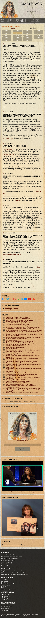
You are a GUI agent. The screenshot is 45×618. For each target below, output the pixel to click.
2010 (27, 31)
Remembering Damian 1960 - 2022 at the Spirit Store (22, 358)
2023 (38, 38)
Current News (5, 555)
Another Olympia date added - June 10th (18, 323)
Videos (8, 564)
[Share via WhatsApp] (18, 299)
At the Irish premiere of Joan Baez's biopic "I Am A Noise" (24, 330)
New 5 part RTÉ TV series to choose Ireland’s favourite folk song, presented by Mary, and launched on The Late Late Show (23, 390)
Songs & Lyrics (13, 558)
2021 (17, 38)
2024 (6, 40)
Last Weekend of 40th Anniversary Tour (18, 344)
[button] (3, 309)
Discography (4, 558)
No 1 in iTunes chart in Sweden (15, 375)
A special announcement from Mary (17, 326)
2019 (38, 35)
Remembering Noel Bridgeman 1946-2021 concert (21, 361)
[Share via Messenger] (25, 299)
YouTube (6, 594)
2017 (17, 35)
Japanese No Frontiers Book (15, 347)
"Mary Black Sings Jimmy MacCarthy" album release (22, 392)
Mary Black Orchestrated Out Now (16, 382)
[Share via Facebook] (11, 299)
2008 (6, 31)
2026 (27, 40)
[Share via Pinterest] (29, 299)
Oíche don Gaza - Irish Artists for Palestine (19, 341)
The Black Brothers (6, 606)
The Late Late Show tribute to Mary (17, 317)
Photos (3, 564)
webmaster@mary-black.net (18, 572)
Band (13, 560)
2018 (27, 35)
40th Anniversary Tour (13, 360)
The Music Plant (5, 610)
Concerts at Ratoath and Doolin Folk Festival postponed (23, 364)
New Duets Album (11, 348)
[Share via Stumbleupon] (33, 299)
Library (3, 562)
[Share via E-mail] (3, 299)
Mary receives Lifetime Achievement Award (19, 363)
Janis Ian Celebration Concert (15, 345)
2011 (38, 31)
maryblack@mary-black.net (18, 571)
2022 (27, 38)
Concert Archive (17, 556)
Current (12, 28)
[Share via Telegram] (22, 299)
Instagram (7, 598)
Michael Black (5, 608)
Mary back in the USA (12, 335)
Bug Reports (4, 565)
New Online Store (11, 371)
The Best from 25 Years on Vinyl (16, 373)
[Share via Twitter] (7, 299)
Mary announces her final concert (16, 321)
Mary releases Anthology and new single (18, 318)
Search (6, 542)
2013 (17, 33)
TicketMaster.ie (8, 155)
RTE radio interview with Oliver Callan (18, 324)
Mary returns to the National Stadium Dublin (19, 320)
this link (37, 267)
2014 (27, 33)
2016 (6, 35)
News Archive (13, 555)
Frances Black (5, 605)
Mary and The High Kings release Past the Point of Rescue (24, 334)
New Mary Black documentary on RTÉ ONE (19, 384)
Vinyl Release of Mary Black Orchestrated (19, 381)
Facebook (7, 596)
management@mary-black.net (19, 574)
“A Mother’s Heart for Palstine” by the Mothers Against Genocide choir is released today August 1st (23, 328)
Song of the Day (5, 560)
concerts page (8, 139)
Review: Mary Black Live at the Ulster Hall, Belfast (21, 374)
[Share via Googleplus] (14, 299)
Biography (9, 562)
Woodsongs (7, 149)
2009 (17, 31)
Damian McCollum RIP (13, 365)
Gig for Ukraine (10, 367)
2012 (6, 33)
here (18, 200)
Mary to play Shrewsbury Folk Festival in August (21, 343)
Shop (12, 564)
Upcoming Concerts (6, 556)
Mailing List (7, 599)
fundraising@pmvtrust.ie (12, 254)
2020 (6, 38)
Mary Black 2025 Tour (12, 340)
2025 (17, 40)
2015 (38, 33)
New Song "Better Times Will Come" (17, 380)
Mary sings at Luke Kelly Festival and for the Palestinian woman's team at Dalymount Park (23, 337)
